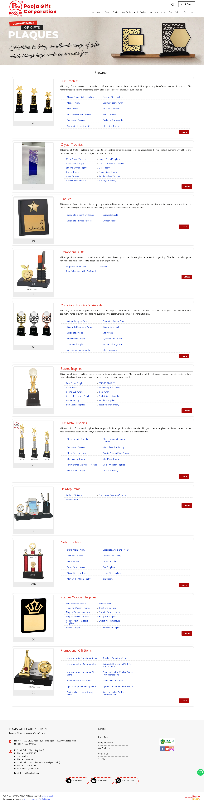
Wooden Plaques (106, 603)
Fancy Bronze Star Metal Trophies (82, 465)
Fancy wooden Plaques (76, 603)
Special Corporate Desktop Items (81, 686)
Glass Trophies (72, 176)
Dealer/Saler (174, 12)
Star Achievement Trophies (79, 114)
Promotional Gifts (73, 252)
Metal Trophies (109, 114)
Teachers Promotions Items (115, 658)
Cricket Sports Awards (109, 396)
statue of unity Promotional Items (82, 658)
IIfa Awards (108, 333)
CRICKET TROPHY (107, 383)
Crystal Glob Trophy (111, 327)
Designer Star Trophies (113, 97)
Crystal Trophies (72, 144)
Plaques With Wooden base (78, 612)
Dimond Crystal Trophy (76, 168)
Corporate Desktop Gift (76, 266)
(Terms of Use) (47, 796)
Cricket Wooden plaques (109, 621)
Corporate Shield (110, 215)
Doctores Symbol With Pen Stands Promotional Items (118, 673)
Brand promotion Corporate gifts (81, 664)
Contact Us (188, 12)
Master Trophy (73, 103)
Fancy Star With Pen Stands (79, 680)
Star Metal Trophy (111, 459)
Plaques (66, 199)
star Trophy (108, 579)
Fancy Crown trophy (76, 567)
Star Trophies (70, 81)
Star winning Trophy (76, 459)
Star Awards (72, 108)
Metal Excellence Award (77, 453)
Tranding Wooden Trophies (78, 608)
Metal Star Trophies (111, 126)
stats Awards (104, 392)
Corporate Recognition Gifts (79, 126)
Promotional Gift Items (76, 650)
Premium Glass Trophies (109, 176)
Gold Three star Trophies (114, 465)
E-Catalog (141, 12)
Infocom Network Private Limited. (37, 799)
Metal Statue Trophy (76, 470)
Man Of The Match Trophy (78, 579)
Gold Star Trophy (110, 470)
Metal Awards (73, 561)
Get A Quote (186, 4)
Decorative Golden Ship (113, 321)
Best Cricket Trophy (75, 383)
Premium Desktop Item (113, 680)
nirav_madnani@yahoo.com (27, 768)
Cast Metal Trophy (75, 344)
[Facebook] (162, 750)
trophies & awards (111, 108)
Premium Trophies (107, 400)
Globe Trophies (73, 387)
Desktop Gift (104, 266)
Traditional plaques (107, 608)
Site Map (102, 759)
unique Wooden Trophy (109, 627)
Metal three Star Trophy (113, 447)
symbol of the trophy (112, 338)
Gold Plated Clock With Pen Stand (81, 271)
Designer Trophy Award (113, 103)
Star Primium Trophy (76, 338)
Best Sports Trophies (75, 405)
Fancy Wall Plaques (107, 616)
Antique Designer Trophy (78, 321)
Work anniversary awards (78, 350)
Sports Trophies (71, 369)
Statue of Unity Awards (77, 439)
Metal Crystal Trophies (76, 159)
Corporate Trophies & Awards (81, 305)
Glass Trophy (104, 168)
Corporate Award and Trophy (116, 550)
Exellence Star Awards (113, 120)
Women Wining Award (113, 344)
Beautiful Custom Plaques (110, 612)
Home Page (95, 12)
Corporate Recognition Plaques (80, 215)
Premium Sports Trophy (109, 387)
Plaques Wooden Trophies (78, 597)
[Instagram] (171, 750)
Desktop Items (70, 489)
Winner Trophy (72, 400)
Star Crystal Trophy (107, 180)
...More (184, 132)
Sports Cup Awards (74, 392)
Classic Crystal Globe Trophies (80, 97)
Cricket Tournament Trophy (78, 396)
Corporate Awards (75, 333)
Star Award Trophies (76, 120)
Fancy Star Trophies (112, 573)
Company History (157, 12)
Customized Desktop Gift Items (112, 495)
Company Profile (111, 12)
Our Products (127, 12)
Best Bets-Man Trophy (109, 405)
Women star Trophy (112, 555)
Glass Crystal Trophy (75, 163)
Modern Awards (110, 350)
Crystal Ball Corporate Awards (80, 327)
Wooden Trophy (73, 627)
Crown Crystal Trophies (76, 180)
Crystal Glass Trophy (108, 172)
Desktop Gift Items (74, 495)
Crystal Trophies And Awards (111, 163)
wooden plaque (109, 221)
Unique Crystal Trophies (109, 159)
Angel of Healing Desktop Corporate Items (114, 693)
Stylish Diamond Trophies (78, 573)
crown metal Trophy (76, 550)
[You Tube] (167, 750)
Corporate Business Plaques (79, 221)
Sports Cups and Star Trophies (116, 453)
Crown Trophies (110, 561)
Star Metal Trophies (74, 423)
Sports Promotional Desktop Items (118, 686)
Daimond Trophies (75, 555)
